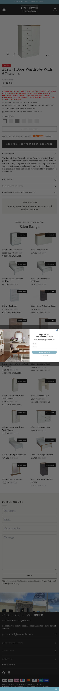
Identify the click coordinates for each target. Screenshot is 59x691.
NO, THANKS (44, 355)
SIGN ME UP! (44, 352)
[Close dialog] (57, 330)
